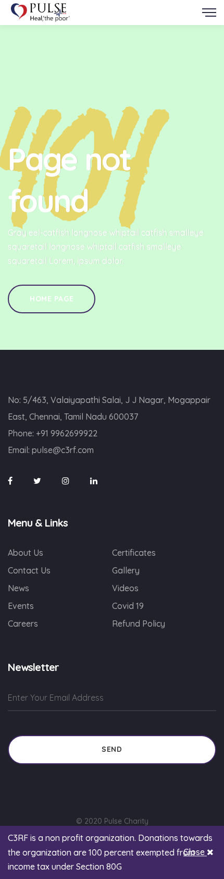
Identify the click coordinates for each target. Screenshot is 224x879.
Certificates (134, 552)
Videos (125, 588)
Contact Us (29, 570)
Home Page (51, 298)
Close (195, 852)
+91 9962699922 (66, 433)
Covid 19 (128, 606)
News (18, 588)
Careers (23, 623)
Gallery (126, 570)
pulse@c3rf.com (63, 450)
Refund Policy (138, 623)
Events (21, 606)
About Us (25, 552)
